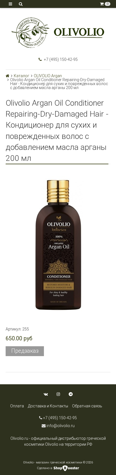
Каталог (21, 76)
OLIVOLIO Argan (48, 76)
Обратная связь (87, 406)
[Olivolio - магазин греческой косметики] (58, 33)
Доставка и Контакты (48, 406)
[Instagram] (58, 394)
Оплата (17, 406)
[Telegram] (71, 394)
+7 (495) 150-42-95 (60, 59)
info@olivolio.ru (60, 425)
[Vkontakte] (46, 394)
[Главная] (7, 76)
